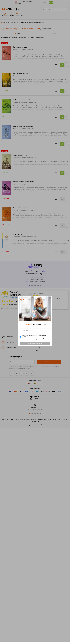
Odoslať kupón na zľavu (35, 343)
